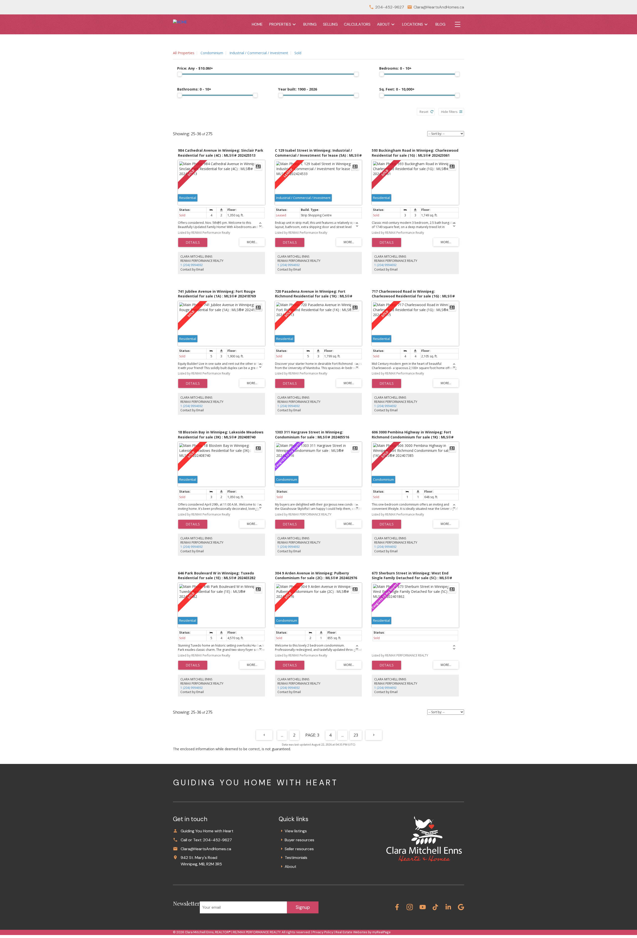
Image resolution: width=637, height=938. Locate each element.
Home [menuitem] (257, 24)
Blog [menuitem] (440, 24)
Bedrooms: (395, 68)
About (290, 866)
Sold (297, 52)
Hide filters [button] (449, 111)
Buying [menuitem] (310, 24)
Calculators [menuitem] (357, 24)
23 (356, 735)
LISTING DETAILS (192, 242)
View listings (296, 831)
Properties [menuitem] (280, 24)
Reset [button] (424, 111)
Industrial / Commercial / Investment (258, 52)
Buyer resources (299, 840)
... (282, 735)
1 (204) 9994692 (191, 265)
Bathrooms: (194, 89)
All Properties (183, 52)
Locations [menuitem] (412, 24)
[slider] (179, 74)
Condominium (212, 52)
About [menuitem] (383, 24)
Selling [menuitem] (330, 24)
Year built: (297, 89)
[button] (397, 907)
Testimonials (296, 857)
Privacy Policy (323, 932)
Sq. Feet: (397, 89)
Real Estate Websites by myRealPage (363, 932)
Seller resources (299, 848)
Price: (195, 68)
